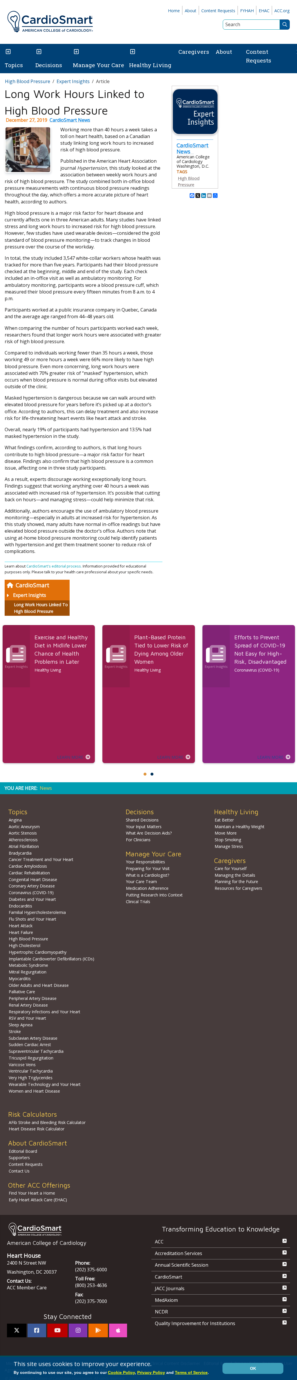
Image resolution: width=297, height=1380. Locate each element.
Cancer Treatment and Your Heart (41, 859)
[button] (8, 52)
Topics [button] (14, 65)
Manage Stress (229, 846)
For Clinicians (138, 839)
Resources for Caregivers (238, 888)
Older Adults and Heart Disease (39, 985)
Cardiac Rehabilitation (29, 873)
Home (174, 10)
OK (253, 1368)
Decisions (48, 65)
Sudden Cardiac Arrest (30, 1044)
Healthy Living (150, 65)
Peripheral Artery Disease (33, 998)
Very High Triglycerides (30, 1077)
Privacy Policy (151, 1372)
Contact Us (19, 1171)
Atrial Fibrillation (24, 846)
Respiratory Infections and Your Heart (44, 1011)
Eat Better (224, 820)
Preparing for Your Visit (148, 868)
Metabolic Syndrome (28, 965)
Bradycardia (20, 853)
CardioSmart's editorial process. (54, 566)
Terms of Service (191, 1372)
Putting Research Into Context (154, 895)
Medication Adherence (147, 888)
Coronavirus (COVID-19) (31, 892)
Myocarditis (20, 978)
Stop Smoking (228, 839)
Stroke (15, 1031)
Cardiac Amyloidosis (28, 866)
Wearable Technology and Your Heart (45, 1084)
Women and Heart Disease (34, 1091)
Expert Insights (29, 595)
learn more (70, 757)
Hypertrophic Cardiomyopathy (37, 952)
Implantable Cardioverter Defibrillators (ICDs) (51, 959)
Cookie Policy (121, 1372)
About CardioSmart (37, 1143)
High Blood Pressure (27, 81)
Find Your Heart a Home (32, 1193)
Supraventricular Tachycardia (36, 1051)
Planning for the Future (236, 881)
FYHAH (247, 10)
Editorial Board (23, 1151)
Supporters (19, 1157)
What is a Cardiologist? (147, 875)
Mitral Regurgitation (27, 972)
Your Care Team (141, 881)
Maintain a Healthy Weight (240, 826)
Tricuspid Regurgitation (31, 1058)
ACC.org (282, 10)
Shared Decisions (142, 820)
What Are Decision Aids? (149, 833)
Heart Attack (20, 925)
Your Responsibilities (145, 861)
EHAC (264, 10)
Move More (226, 833)
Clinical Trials (138, 901)
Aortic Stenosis (23, 833)
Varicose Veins (22, 1064)
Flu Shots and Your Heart (32, 919)
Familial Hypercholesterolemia (37, 912)
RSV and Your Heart (27, 1018)
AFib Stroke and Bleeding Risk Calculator (47, 1122)
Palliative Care (22, 991)
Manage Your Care (98, 65)
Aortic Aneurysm (24, 826)
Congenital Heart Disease (33, 879)
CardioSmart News (70, 120)
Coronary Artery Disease (32, 886)
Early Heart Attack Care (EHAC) (38, 1199)
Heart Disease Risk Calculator (36, 1129)
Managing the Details (235, 875)
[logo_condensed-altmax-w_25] (67, 1229)
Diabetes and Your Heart (32, 899)
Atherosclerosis (23, 839)
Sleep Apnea (20, 1025)
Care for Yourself (231, 868)
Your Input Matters (144, 826)
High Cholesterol (24, 945)
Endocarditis (20, 906)
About (190, 10)
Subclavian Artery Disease (33, 1038)
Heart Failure (21, 932)
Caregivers (193, 51)
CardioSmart (32, 585)
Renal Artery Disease (28, 1005)
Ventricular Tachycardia (31, 1071)
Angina (15, 820)
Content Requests (218, 10)
